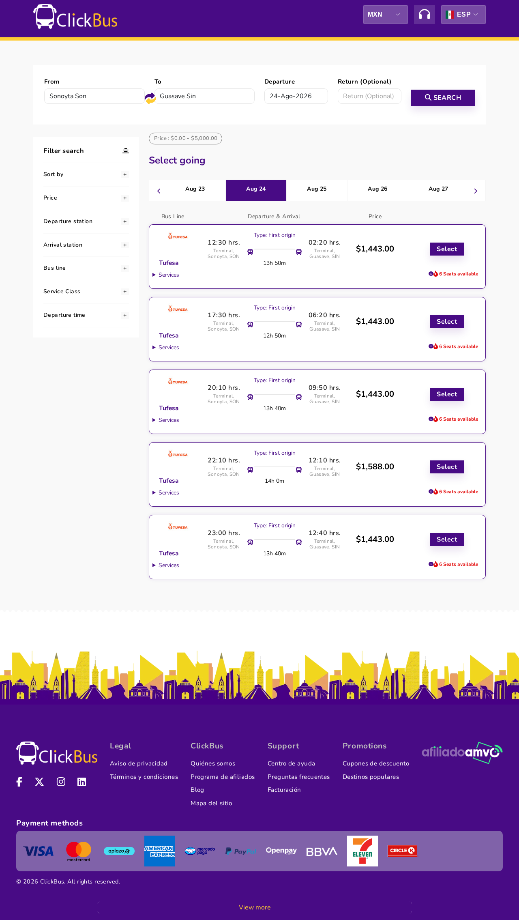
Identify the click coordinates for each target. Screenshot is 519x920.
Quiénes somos (213, 763)
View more (255, 907)
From (52, 81)
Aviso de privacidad (139, 763)
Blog (197, 790)
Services (169, 275)
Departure (279, 81)
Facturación (284, 790)
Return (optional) (365, 81)
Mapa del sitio (211, 803)
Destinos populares (371, 777)
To (158, 81)
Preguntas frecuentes (299, 777)
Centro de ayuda (291, 763)
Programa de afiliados (223, 777)
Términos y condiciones (144, 777)
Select (447, 249)
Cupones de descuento (376, 763)
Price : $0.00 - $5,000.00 (186, 138)
